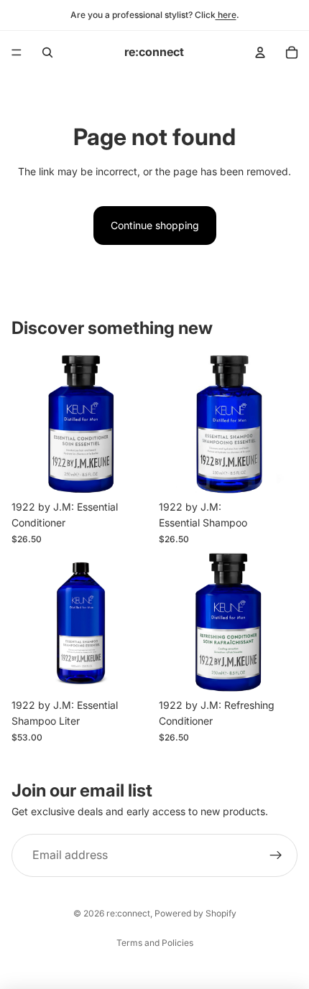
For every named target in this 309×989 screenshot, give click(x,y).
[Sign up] (276, 855)
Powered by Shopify (195, 913)
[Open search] (47, 52)
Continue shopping (155, 225)
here (226, 14)
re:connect (128, 913)
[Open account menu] (260, 52)
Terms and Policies (154, 942)
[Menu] (16, 52)
